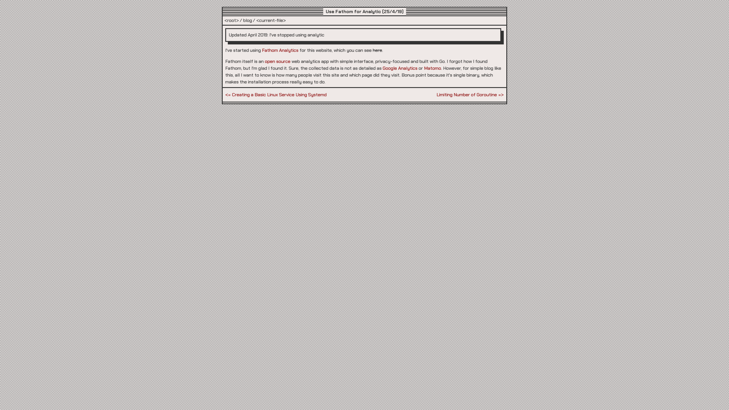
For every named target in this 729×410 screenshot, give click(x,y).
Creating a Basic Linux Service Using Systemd (279, 95)
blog (247, 20)
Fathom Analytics (280, 50)
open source (277, 61)
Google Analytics (400, 68)
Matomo (432, 68)
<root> (231, 20)
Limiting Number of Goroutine (467, 95)
